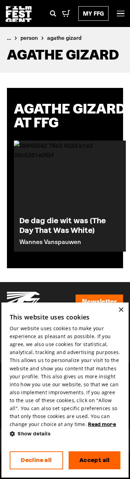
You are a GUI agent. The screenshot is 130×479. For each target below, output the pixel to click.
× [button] (120, 310)
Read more (102, 424)
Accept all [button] (94, 460)
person (29, 37)
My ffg (93, 13)
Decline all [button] (36, 460)
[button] (65, 433)
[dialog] (65, 390)
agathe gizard (64, 37)
